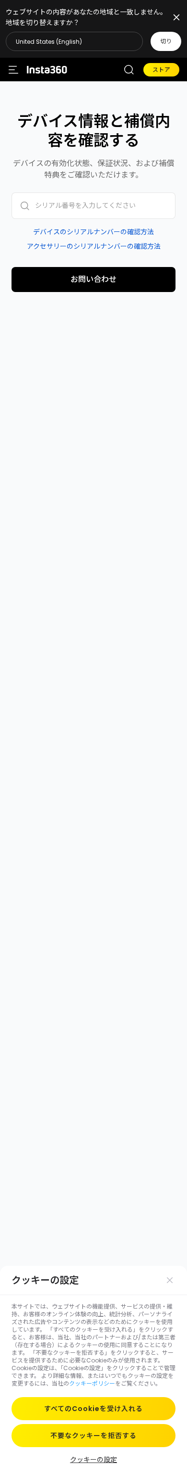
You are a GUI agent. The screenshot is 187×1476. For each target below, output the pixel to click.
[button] (93, 41)
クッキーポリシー (92, 1383)
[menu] (13, 69)
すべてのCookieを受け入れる (93, 1408)
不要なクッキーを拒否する (93, 1435)
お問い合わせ (93, 279)
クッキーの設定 (93, 1459)
